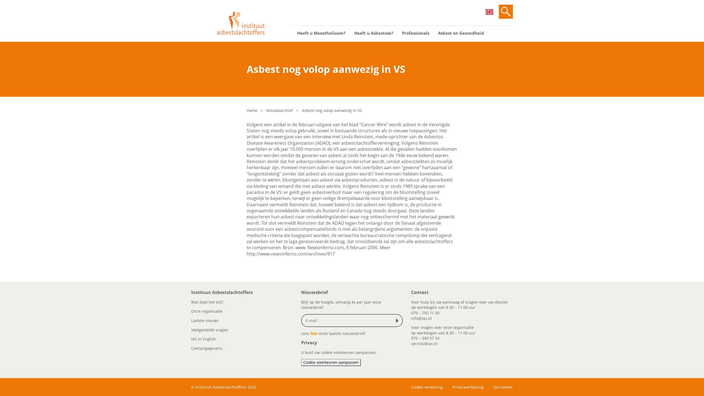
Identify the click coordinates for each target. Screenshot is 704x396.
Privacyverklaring (468, 387)
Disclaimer (503, 387)
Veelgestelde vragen (209, 329)
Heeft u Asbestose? (373, 33)
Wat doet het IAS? (207, 302)
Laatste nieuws (205, 320)
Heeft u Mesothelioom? (321, 33)
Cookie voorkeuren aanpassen (331, 362)
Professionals (415, 33)
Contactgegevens (206, 348)
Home (252, 110)
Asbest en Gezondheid (461, 33)
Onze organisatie (206, 311)
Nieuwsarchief (279, 110)
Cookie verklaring (427, 387)
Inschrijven (398, 320)
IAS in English (203, 339)
